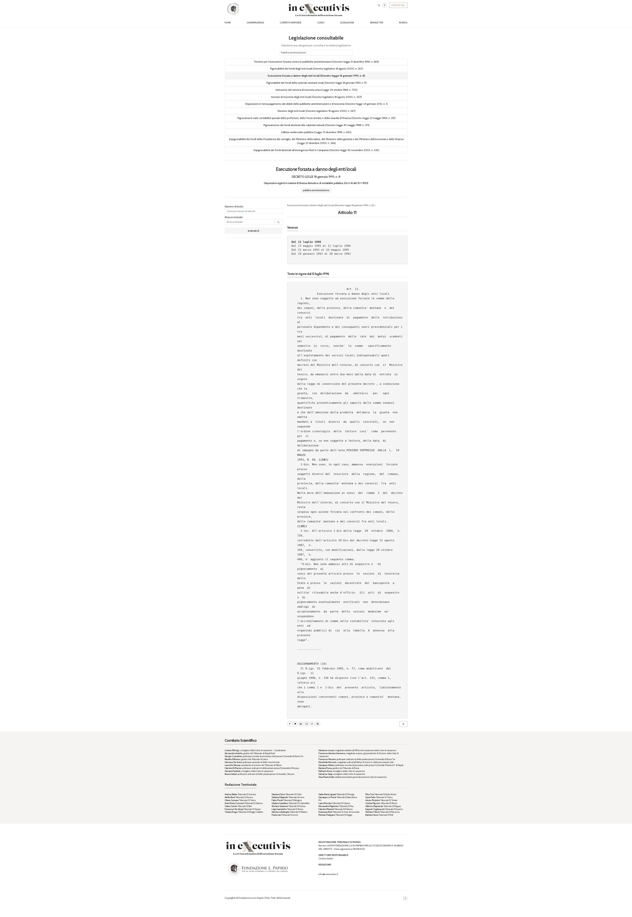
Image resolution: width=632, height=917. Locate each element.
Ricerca (403, 22)
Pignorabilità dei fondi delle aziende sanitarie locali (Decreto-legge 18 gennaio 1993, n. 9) (316, 82)
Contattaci (398, 5)
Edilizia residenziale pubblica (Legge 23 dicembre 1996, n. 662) (316, 132)
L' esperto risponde (290, 22)
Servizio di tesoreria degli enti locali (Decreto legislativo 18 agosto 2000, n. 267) (316, 97)
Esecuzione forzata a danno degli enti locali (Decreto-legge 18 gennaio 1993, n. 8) (316, 75)
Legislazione (347, 22)
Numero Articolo (234, 206)
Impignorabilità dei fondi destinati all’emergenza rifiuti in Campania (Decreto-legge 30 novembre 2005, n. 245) (316, 150)
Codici (320, 22)
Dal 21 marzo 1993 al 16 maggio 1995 (320, 249)
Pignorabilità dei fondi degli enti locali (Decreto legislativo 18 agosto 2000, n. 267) (316, 68)
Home (228, 22)
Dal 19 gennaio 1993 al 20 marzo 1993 (321, 253)
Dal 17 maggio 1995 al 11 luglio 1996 (321, 245)
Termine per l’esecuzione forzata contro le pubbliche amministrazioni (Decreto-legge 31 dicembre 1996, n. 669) (316, 61)
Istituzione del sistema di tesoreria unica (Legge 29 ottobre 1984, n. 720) (316, 89)
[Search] (278, 222)
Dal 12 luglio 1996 (306, 241)
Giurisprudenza (255, 22)
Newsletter (376, 22)
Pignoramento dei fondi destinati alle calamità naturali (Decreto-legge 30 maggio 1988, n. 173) (316, 125)
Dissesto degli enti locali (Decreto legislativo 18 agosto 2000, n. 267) (316, 111)
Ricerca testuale (234, 217)
